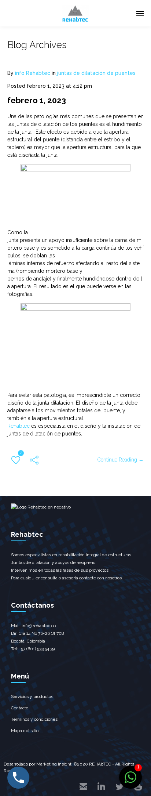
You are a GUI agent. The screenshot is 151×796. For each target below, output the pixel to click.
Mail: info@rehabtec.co (33, 625)
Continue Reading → (120, 460)
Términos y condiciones (34, 719)
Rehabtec (18, 426)
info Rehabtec (32, 73)
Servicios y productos (32, 696)
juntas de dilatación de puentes (96, 73)
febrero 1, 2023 (36, 100)
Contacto (19, 707)
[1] (130, 781)
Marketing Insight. (54, 764)
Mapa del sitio (24, 730)
